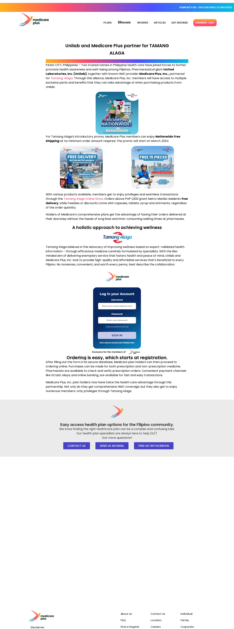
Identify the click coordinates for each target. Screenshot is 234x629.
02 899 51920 (224, 7)
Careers (156, 627)
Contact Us (158, 614)
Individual (187, 614)
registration (153, 358)
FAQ (123, 620)
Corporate (187, 627)
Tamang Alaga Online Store (83, 199)
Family (185, 620)
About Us (126, 614)
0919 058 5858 (206, 7)
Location (156, 620)
